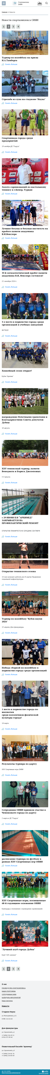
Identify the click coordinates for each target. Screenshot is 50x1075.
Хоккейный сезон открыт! (17, 370)
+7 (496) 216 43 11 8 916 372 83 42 (8, 1036)
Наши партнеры (7, 1001)
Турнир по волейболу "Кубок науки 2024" (22, 620)
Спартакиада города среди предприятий (17, 139)
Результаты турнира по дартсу (19, 763)
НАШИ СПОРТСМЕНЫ (9, 991)
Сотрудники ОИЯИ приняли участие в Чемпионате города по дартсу (24, 811)
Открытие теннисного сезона (19, 571)
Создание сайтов (43, 1073)
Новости (5, 1006)
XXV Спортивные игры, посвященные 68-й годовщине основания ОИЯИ (24, 902)
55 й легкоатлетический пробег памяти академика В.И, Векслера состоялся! (24, 274)
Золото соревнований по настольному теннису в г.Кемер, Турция (24, 188)
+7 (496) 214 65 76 (8, 1053)
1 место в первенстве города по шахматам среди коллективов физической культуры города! (20, 713)
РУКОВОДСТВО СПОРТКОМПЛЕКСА (13, 988)
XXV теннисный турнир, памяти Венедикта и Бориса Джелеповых (21, 470)
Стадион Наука (8, 1012)
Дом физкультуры (10, 1028)
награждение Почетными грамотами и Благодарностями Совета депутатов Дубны (24, 419)
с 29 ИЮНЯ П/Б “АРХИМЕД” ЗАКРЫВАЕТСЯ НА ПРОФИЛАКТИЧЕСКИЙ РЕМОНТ (20, 520)
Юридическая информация (11, 1072)
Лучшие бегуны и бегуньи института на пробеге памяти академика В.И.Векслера (25, 231)
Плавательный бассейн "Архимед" (17, 1046)
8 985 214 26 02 (7, 1019)
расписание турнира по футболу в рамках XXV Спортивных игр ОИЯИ (22, 860)
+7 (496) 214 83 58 (8, 1055)
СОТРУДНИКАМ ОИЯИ (9, 994)
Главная (4, 12)
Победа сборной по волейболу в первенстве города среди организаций (24, 669)
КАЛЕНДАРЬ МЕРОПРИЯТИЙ (11, 997)
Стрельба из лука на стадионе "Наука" (23, 99)
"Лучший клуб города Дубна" (18, 949)
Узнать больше (11, 64)
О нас (4, 984)
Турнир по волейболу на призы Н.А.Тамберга (20, 59)
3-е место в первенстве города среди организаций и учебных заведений (23, 323)
